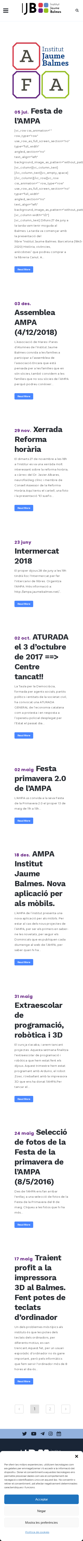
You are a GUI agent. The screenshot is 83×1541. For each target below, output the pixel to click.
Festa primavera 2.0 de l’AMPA (40, 778)
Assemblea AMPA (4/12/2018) (35, 322)
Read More (23, 269)
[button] (76, 1456)
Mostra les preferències (41, 1522)
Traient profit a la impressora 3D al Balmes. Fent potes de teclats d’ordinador (40, 1287)
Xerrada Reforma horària (38, 439)
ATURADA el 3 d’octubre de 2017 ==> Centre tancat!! (41, 656)
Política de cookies (37, 1532)
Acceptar (41, 1499)
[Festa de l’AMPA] (41, 69)
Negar (41, 1511)
